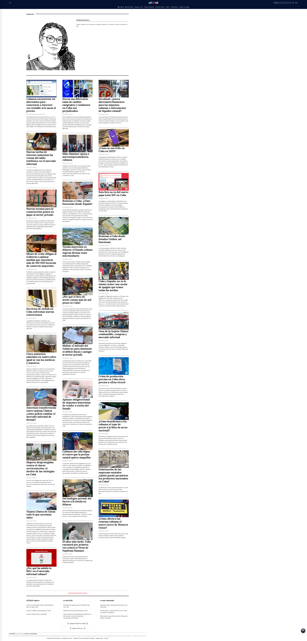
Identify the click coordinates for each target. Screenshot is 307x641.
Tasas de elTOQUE (149, 7)
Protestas (121, 7)
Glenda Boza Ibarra (31, 114)
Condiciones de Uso (67, 638)
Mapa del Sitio (99, 638)
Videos (167, 7)
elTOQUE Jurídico (160, 7)
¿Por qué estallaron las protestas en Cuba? (38, 610)
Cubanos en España (184, 7)
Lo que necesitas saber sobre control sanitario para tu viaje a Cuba (40, 606)
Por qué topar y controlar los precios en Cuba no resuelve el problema (113, 611)
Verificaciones (174, 7)
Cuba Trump (129, 7)
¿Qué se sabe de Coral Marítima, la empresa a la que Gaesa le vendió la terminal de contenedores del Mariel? (77, 616)
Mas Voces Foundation (31, 633)
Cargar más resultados (77, 593)
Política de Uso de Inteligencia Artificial (83, 638)
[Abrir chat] (303, 631)
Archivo (106, 638)
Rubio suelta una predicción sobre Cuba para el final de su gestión (114, 617)
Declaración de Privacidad (53, 638)
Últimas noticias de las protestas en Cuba (75, 610)
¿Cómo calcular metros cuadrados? (36, 614)
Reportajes (29, 444)
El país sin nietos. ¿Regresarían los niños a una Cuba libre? (113, 606)
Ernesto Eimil (41, 114)
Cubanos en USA (138, 7)
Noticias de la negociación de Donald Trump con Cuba (76, 606)
